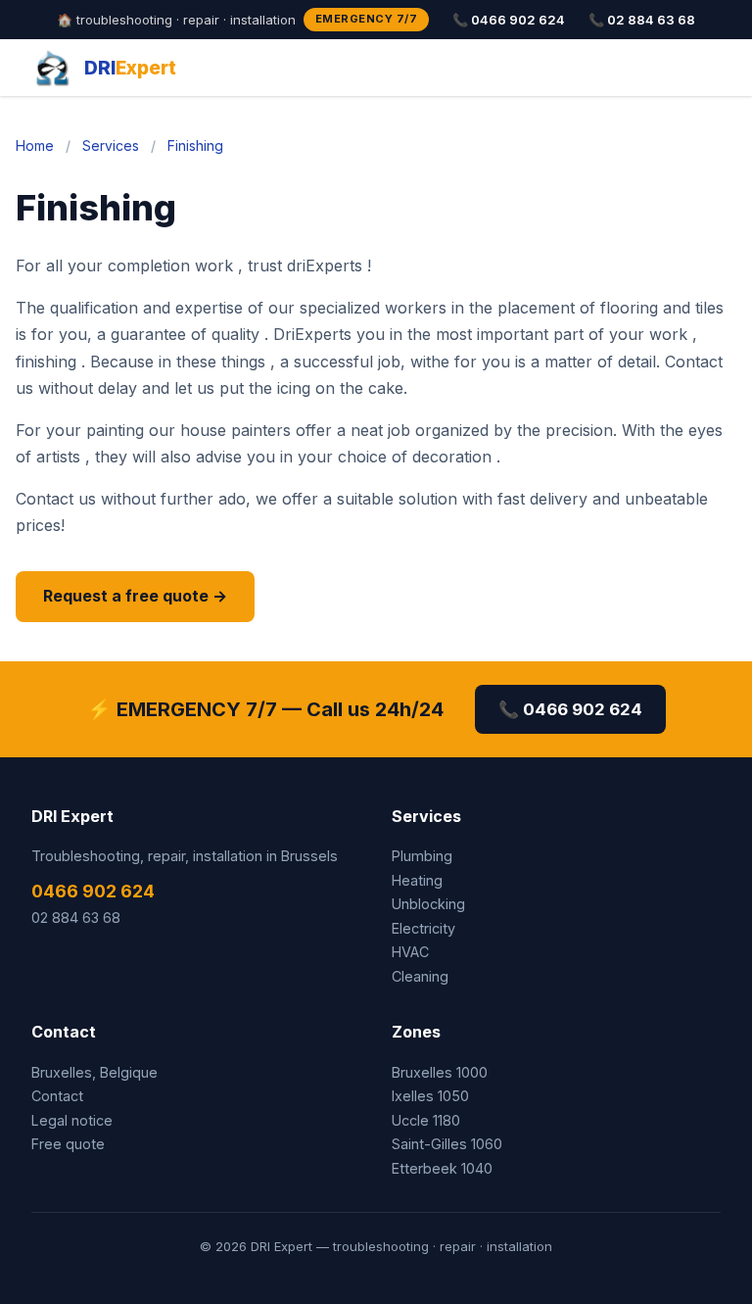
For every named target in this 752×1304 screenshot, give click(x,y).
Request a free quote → (135, 595)
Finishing (195, 145)
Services (110, 145)
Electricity (423, 928)
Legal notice (72, 1120)
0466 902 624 (93, 891)
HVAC (410, 951)
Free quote (68, 1143)
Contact (57, 1095)
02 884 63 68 (75, 917)
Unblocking (428, 903)
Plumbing (422, 855)
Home (35, 145)
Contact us (56, 498)
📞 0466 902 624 (508, 19)
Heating (417, 880)
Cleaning (420, 976)
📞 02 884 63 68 (641, 19)
